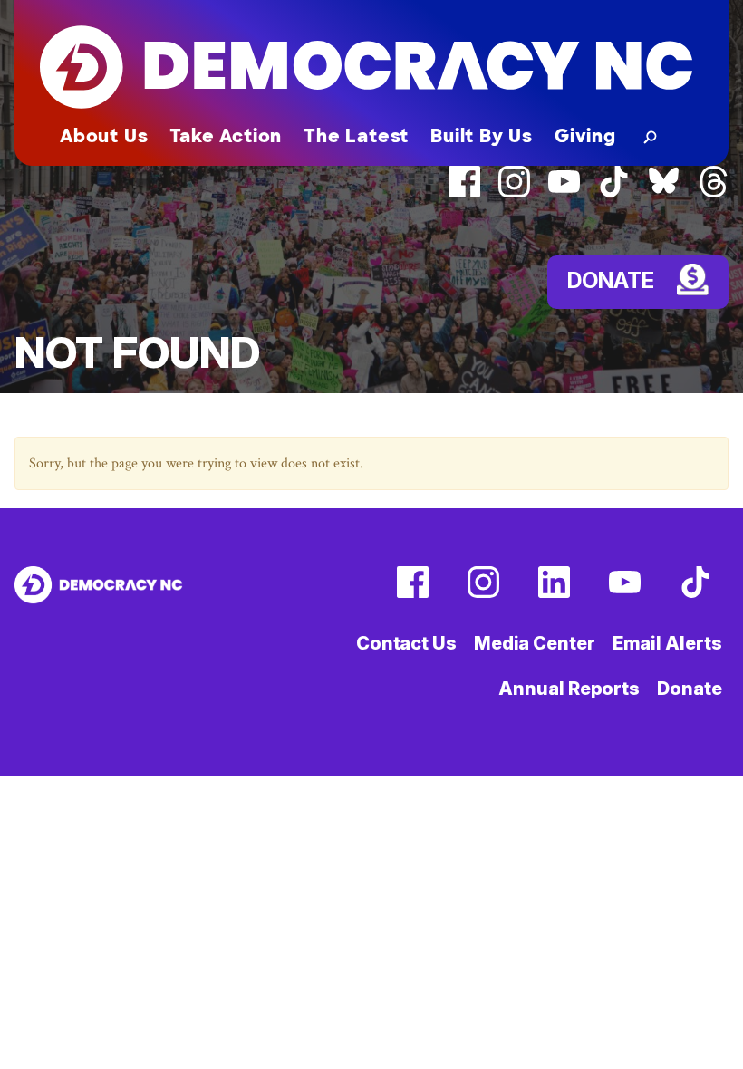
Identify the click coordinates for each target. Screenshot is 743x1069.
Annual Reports (569, 688)
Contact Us (406, 643)
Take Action (225, 136)
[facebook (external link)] (464, 193)
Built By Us (481, 136)
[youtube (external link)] (564, 193)
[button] (646, 136)
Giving (585, 136)
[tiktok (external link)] (614, 193)
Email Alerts (667, 643)
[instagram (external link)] (514, 193)
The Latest (356, 136)
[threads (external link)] (713, 193)
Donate (689, 688)
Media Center (534, 643)
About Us (104, 136)
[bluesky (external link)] (664, 193)
